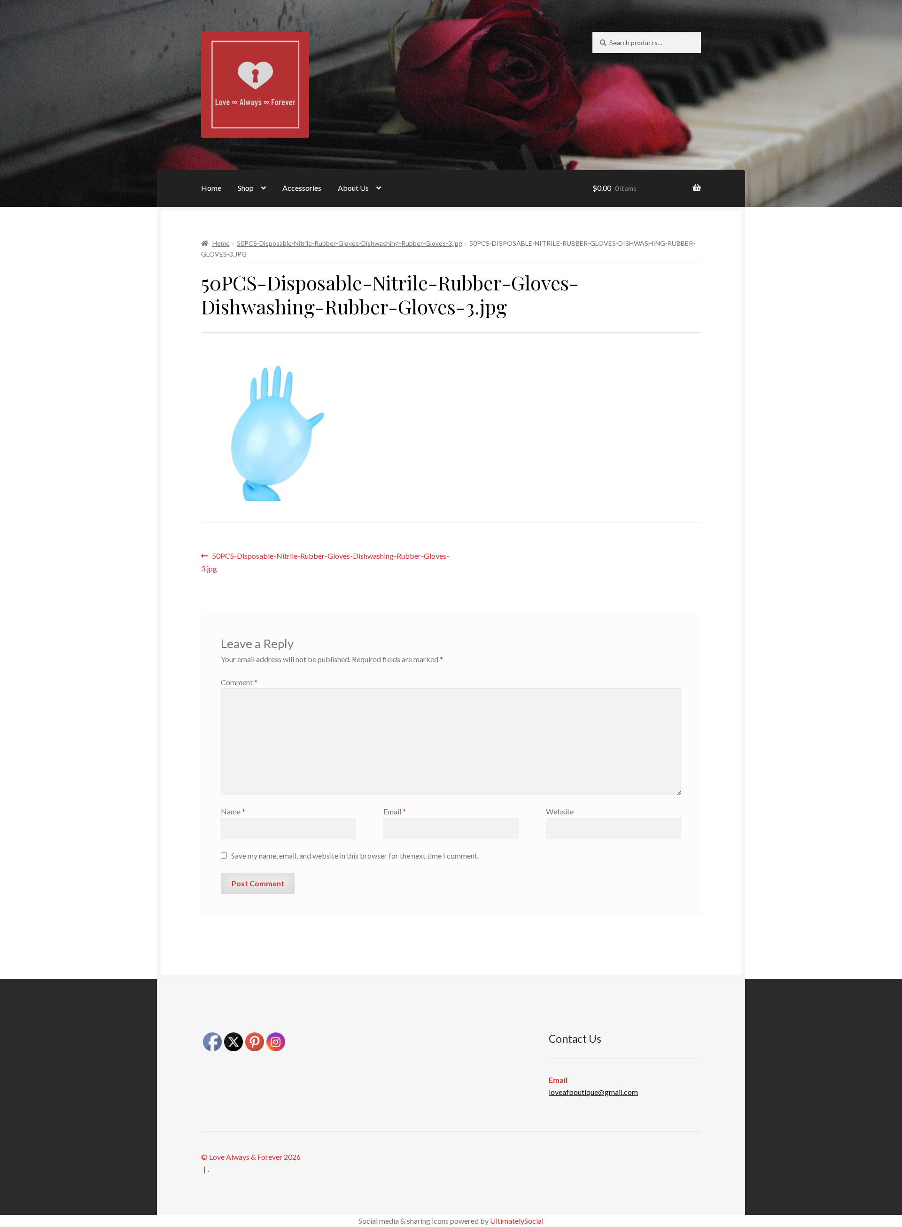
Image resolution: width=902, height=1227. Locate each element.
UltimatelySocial (517, 1220)
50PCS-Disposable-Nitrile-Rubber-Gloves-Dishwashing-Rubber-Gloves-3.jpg (349, 243)
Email (394, 811)
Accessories (301, 187)
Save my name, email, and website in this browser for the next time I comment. (355, 855)
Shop (246, 187)
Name (233, 811)
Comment (239, 682)
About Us (353, 187)
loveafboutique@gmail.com (593, 1091)
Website (560, 811)
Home (211, 187)
